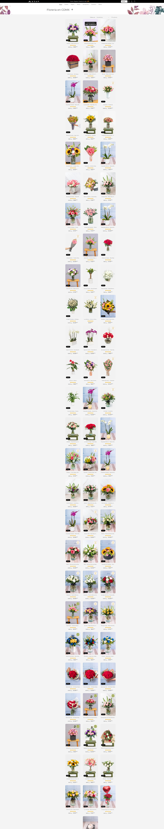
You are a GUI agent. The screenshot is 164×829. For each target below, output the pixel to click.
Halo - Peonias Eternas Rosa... (90, 564)
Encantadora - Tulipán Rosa (73, 257)
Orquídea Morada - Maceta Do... (90, 411)
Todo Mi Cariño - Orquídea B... (73, 349)
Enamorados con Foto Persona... (90, 717)
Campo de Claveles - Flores (90, 227)
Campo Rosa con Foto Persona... (108, 717)
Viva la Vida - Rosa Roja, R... (90, 533)
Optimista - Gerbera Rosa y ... (72, 625)
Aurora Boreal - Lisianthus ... (73, 503)
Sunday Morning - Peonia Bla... (108, 595)
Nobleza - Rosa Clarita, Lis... (73, 43)
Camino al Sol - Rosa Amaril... (73, 809)
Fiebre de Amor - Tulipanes (108, 380)
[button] (61, 4)
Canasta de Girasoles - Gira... (108, 564)
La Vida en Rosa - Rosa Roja (90, 441)
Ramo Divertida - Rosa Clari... (72, 135)
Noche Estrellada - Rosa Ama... (73, 656)
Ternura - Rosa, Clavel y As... (108, 74)
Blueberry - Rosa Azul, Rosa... (90, 656)
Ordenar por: (92, 17)
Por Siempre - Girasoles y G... (108, 503)
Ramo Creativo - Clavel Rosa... (90, 196)
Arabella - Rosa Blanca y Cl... (73, 441)
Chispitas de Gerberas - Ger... (108, 43)
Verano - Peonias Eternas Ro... (108, 533)
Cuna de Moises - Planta (72, 411)
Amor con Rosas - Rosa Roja (108, 257)
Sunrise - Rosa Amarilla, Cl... (90, 625)
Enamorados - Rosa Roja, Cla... (90, 104)
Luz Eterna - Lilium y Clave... (90, 319)
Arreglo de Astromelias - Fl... (108, 135)
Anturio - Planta (73, 380)
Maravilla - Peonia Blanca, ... (73, 595)
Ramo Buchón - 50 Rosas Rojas (73, 686)
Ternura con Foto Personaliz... (73, 748)
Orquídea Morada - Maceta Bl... (73, 104)
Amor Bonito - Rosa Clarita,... (90, 380)
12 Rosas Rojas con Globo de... (108, 809)
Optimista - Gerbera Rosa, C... (90, 257)
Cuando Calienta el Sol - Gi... (72, 778)
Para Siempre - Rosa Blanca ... (108, 288)
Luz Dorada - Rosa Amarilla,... (90, 809)
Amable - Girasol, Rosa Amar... (108, 319)
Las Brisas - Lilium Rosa (90, 778)
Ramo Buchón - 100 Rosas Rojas (108, 686)
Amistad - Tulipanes (107, 411)
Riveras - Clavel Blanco (108, 778)
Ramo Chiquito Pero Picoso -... (108, 748)
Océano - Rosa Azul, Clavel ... (108, 656)
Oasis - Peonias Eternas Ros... (72, 564)
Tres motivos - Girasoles (90, 135)
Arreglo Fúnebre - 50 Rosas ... (72, 319)
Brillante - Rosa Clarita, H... (90, 74)
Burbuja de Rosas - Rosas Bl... (73, 196)
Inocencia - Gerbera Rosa (90, 166)
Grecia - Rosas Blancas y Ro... (90, 503)
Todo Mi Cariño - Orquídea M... (90, 349)
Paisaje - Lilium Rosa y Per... (73, 472)
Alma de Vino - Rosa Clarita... (72, 288)
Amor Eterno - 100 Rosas (72, 74)
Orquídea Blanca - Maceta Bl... (108, 166)
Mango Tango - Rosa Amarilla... (108, 625)
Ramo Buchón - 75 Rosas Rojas (90, 686)
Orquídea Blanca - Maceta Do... (108, 441)
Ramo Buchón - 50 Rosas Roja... (73, 717)
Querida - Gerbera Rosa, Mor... (90, 472)
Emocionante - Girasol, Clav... (72, 166)
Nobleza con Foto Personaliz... (90, 748)
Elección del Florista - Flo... (90, 43)
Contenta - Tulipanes (108, 104)
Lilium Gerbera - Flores (73, 227)
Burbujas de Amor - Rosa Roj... (108, 349)
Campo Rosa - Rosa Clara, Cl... (108, 196)
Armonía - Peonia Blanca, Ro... (90, 595)
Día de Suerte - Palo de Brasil (90, 288)
